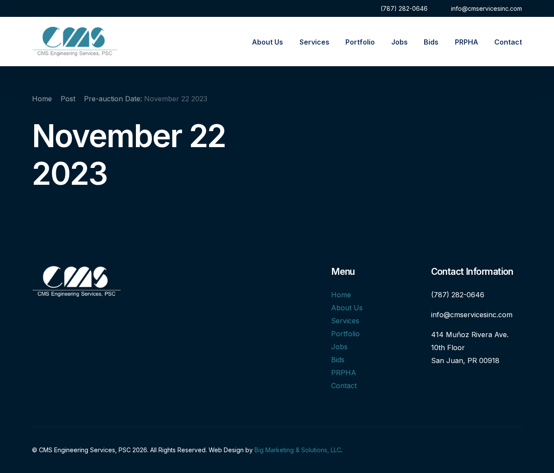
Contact (344, 385)
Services (345, 320)
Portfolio (345, 333)
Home (341, 294)
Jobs (339, 346)
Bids (338, 359)
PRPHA (343, 372)
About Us (347, 307)
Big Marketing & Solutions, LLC (297, 450)
